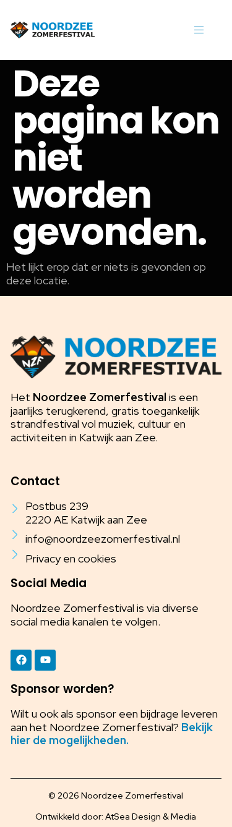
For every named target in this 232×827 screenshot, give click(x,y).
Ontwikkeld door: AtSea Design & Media (115, 816)
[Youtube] (45, 660)
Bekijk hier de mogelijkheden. (112, 734)
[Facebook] (21, 660)
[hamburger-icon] (199, 30)
